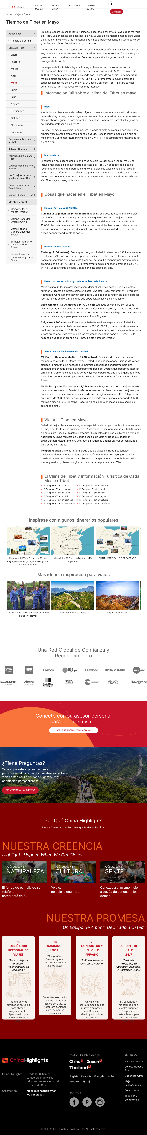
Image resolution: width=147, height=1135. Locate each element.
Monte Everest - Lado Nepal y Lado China (22, 257)
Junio (14, 89)
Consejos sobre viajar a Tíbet (20, 140)
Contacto (116, 11)
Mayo (14, 82)
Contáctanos (132, 1090)
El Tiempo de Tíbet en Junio (92, 492)
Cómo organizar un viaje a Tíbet (19, 186)
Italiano (112, 1076)
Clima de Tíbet (16, 47)
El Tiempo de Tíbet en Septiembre (59, 500)
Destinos (73, 5)
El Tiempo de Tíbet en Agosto (93, 496)
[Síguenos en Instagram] (100, 1105)
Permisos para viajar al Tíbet (20, 157)
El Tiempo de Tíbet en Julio (56, 496)
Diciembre (17, 132)
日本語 (86, 1081)
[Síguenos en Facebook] (74, 1105)
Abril (13, 75)
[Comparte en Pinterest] (87, 1105)
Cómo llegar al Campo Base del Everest (20, 231)
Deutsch (86, 1076)
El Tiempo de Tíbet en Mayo (56, 492)
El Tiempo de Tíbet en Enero (56, 485)
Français (99, 1076)
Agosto (15, 104)
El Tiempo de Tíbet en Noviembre (59, 503)
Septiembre (17, 111)
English (73, 1076)
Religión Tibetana (17, 149)
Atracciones (15, 33)
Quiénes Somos (134, 1061)
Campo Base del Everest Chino (20, 220)
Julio (13, 97)
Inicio (9, 14)
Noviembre (17, 125)
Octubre (15, 118)
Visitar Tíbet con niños (20, 195)
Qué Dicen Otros (134, 1075)
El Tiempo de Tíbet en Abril (92, 489)
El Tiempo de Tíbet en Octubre (93, 500)
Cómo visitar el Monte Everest (19, 210)
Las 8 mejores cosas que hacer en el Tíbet (19, 177)
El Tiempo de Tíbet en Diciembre (94, 503)
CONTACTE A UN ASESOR (20, 790)
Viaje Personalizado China (73, 730)
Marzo (14, 68)
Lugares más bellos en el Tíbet (20, 167)
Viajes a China (22, 14)
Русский (74, 1081)
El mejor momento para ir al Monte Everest (21, 244)
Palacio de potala (21, 40)
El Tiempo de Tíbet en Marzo (56, 489)
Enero (14, 54)
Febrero (15, 61)
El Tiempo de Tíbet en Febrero (93, 485)
